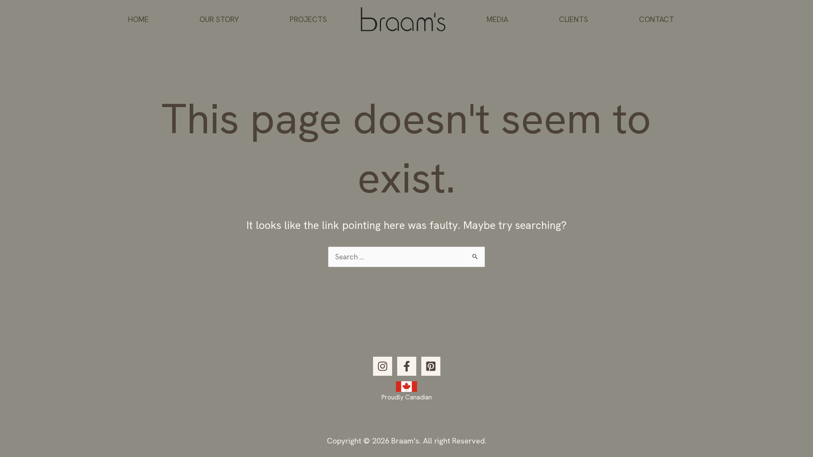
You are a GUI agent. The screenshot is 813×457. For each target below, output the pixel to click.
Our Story (219, 19)
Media (497, 19)
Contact (656, 19)
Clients (573, 19)
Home (138, 19)
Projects (308, 19)
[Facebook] (406, 366)
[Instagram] (382, 366)
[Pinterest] (430, 366)
